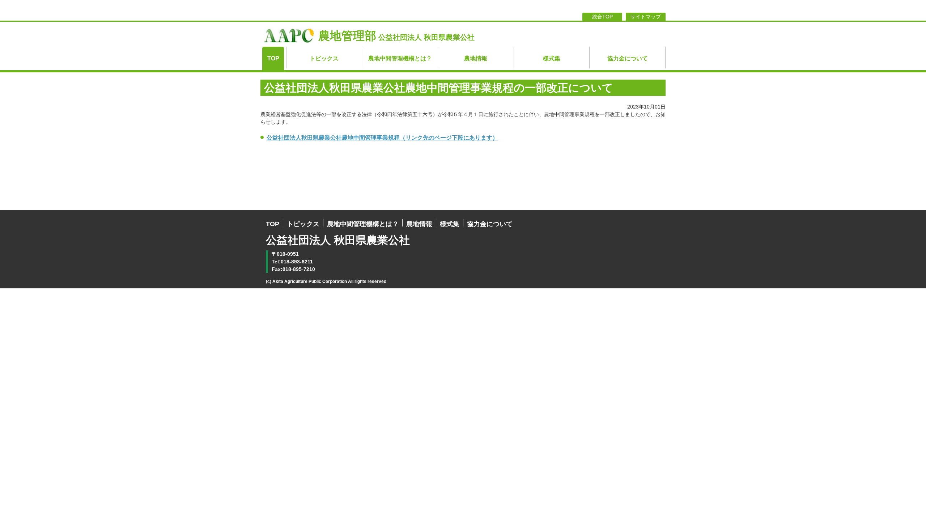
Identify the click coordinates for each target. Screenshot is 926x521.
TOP (273, 58)
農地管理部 (396, 35)
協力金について (627, 58)
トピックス (324, 58)
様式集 (551, 58)
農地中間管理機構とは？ (400, 58)
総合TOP (602, 17)
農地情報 (475, 58)
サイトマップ (645, 17)
